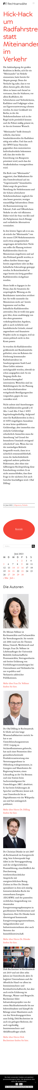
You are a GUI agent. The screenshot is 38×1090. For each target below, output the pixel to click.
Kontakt (19, 529)
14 (13, 568)
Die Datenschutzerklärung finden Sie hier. (19, 1087)
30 (22, 575)
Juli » (12, 578)
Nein (20, 1084)
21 (13, 571)
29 (18, 575)
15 (18, 568)
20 (9, 571)
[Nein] (35, 1082)
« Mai (5, 578)
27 (9, 575)
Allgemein (17, 505)
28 (13, 575)
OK (17, 1084)
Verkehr (25, 505)
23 (22, 571)
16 (22, 568)
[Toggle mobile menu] (34, 3)
